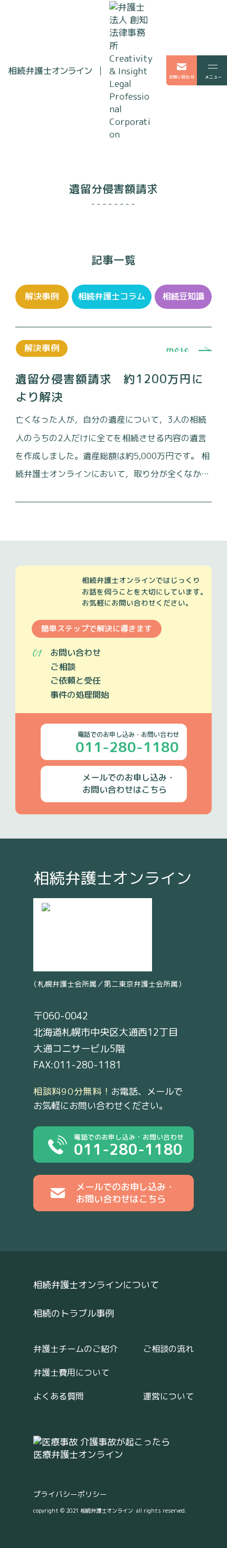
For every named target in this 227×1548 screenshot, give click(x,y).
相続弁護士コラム (111, 296)
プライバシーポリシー (70, 1494)
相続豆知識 (183, 296)
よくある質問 (58, 1396)
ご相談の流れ (168, 1349)
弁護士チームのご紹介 (75, 1349)
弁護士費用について (71, 1372)
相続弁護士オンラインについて (96, 1285)
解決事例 (42, 296)
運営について (168, 1396)
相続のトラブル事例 (73, 1313)
